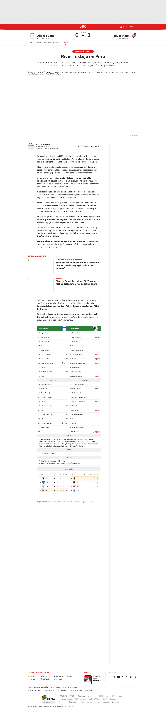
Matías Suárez (76, 432)
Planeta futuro (105, 699)
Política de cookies (61, 690)
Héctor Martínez (77, 350)
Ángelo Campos (46, 333)
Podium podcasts (81, 702)
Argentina (85, 502)
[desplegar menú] (29, 26)
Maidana (75, 341)
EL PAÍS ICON (89, 702)
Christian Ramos (46, 346)
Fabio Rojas (44, 389)
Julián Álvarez (76, 372)
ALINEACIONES (47, 42)
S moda (98, 702)
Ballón (43, 367)
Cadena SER (100, 696)
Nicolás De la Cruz (78, 359)
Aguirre (43, 402)
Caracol (120, 696)
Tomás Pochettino (78, 384)
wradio (76, 699)
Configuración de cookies (75, 690)
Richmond (62, 702)
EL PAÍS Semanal (97, 699)
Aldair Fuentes (45, 419)
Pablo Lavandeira (46, 406)
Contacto (30, 690)
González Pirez (77, 419)
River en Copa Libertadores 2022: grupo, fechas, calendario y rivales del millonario (76, 282)
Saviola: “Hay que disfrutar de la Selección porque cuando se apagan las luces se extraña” (77, 265)
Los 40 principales (72, 696)
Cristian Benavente (47, 372)
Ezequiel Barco (77, 376)
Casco (74, 346)
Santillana (81, 696)
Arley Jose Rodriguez (47, 415)
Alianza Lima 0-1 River (83, 51)
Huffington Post (66, 699)
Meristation (116, 702)
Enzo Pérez (76, 367)
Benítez (43, 410)
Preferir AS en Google (92, 146)
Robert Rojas (76, 337)
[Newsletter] (121, 27)
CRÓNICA (65, 42)
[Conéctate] (126, 27)
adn (113, 696)
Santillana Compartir (92, 696)
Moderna (72, 702)
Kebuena (113, 699)
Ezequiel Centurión (78, 427)
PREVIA (32, 42)
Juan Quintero (76, 389)
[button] (79, 146)
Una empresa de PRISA (48, 698)
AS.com (107, 696)
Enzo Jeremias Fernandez (79, 363)
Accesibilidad (88, 690)
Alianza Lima (61, 502)
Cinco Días (83, 699)
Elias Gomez (76, 406)
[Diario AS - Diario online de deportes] (83, 26)
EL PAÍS (63, 696)
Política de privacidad (48, 690)
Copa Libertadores (74, 502)
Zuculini (75, 410)
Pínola (74, 423)
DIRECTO (38, 42)
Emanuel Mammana (78, 397)
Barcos (43, 376)
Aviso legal (38, 690)
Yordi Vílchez (45, 350)
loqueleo (106, 702)
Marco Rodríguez (46, 423)
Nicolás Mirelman (43, 144)
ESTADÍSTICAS (57, 42)
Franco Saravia (45, 432)
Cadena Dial (90, 699)
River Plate (52, 502)
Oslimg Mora (45, 337)
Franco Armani (77, 333)
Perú (91, 502)
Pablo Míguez (45, 341)
